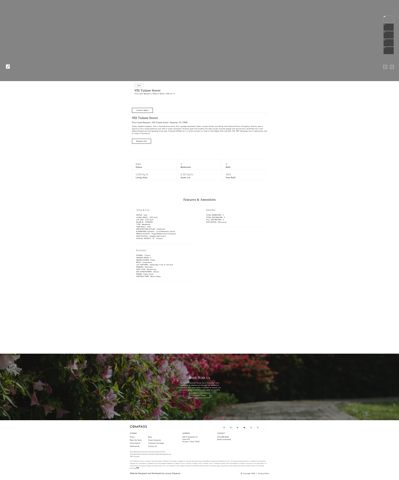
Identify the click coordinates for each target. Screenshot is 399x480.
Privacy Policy (263, 473)
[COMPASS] (264, 427)
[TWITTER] (251, 427)
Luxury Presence (172, 473)
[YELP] (258, 427)
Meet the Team (136, 440)
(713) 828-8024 (223, 437)
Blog (150, 437)
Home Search (135, 443)
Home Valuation (154, 440)
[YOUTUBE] (244, 427)
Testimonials (134, 446)
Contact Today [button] (199, 395)
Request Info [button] (141, 141)
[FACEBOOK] (224, 427)
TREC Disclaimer (135, 456)
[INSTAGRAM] (231, 427)
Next (392, 67)
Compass (180, 461)
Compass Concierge (156, 443)
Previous (385, 67)
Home (132, 437)
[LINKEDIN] (237, 427)
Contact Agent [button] (142, 110)
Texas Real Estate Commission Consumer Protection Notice (147, 451)
